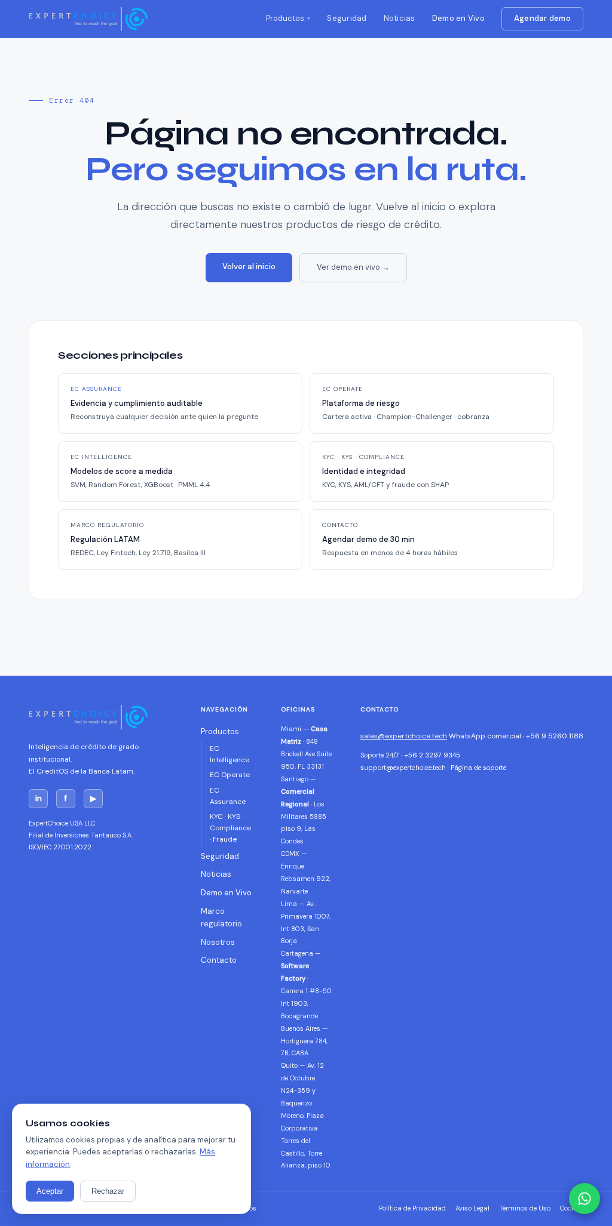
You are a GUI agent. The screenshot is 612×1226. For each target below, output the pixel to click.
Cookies (571, 1208)
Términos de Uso (524, 1208)
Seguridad (346, 18)
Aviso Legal (472, 1208)
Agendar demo (542, 18)
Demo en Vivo (458, 18)
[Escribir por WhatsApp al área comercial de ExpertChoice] (584, 1198)
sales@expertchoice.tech (403, 736)
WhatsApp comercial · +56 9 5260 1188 (516, 736)
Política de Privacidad (412, 1208)
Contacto (219, 960)
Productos (285, 18)
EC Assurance (228, 795)
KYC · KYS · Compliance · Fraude (230, 828)
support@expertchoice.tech (403, 767)
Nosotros (218, 942)
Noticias (399, 18)
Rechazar (107, 1191)
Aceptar (49, 1191)
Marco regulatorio (221, 917)
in (38, 798)
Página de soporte (478, 767)
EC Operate (230, 775)
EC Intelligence (229, 754)
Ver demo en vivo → (353, 267)
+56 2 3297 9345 (432, 755)
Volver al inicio (249, 266)
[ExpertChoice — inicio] (88, 19)
